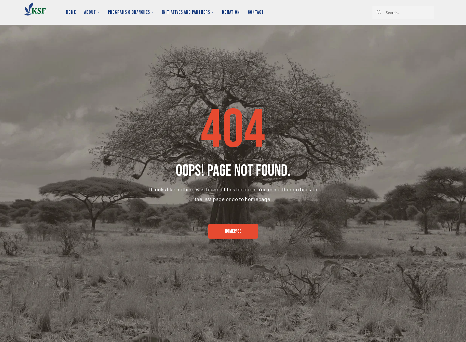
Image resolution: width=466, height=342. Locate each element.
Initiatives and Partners (186, 12)
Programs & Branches (129, 12)
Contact (256, 12)
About (90, 12)
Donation (231, 12)
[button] (233, 231)
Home (71, 12)
